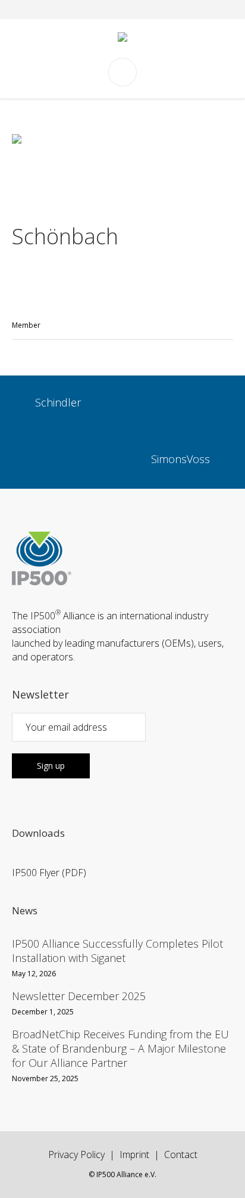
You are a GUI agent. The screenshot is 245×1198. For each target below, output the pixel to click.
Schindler (58, 403)
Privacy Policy (76, 1154)
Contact (180, 1154)
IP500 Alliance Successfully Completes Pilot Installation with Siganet (117, 950)
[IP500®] (122, 39)
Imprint (134, 1154)
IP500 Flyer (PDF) (49, 872)
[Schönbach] (122, 167)
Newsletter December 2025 (79, 996)
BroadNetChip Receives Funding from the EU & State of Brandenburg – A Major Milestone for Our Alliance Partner (120, 1048)
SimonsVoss (180, 459)
